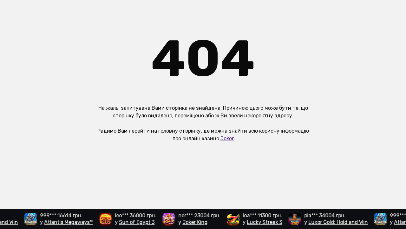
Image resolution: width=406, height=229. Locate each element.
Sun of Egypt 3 (135, 222)
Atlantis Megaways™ (67, 222)
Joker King (193, 222)
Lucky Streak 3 (263, 222)
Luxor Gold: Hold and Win (336, 222)
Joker (227, 138)
